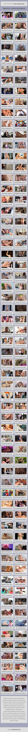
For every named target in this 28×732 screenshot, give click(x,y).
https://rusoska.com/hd (19, 3)
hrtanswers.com (15, 729)
